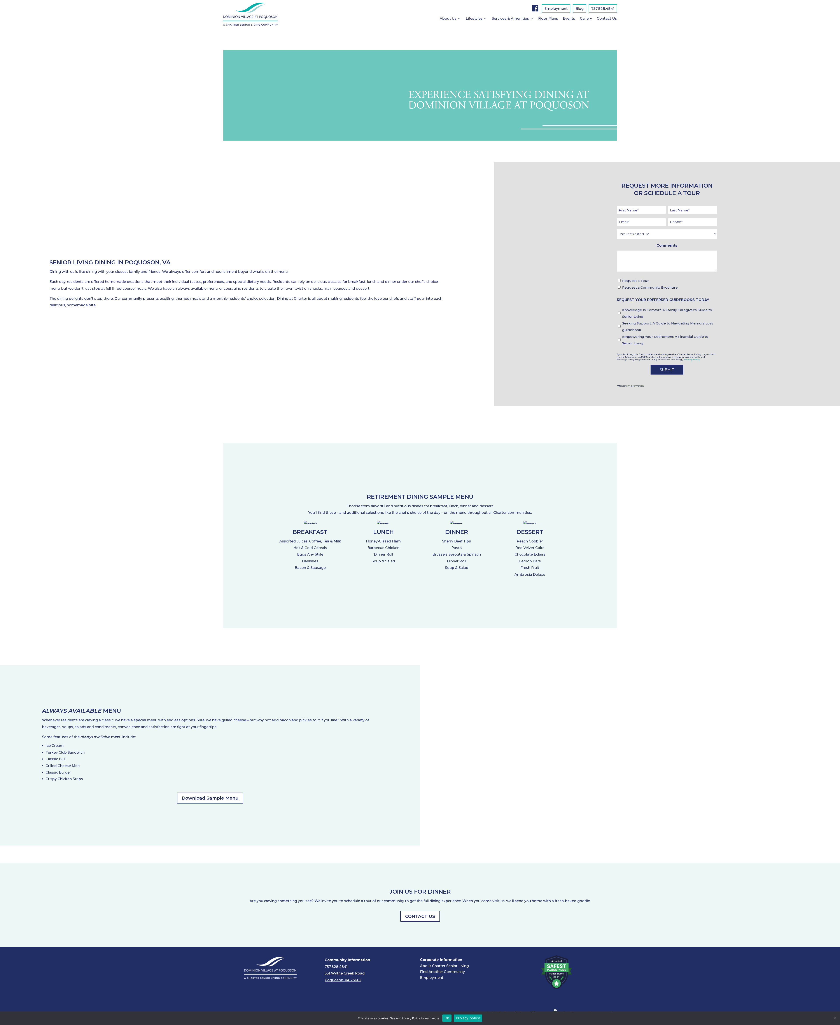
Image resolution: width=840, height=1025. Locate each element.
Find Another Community (442, 972)
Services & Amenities (510, 19)
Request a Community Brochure (650, 287)
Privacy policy (468, 1018)
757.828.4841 (602, 9)
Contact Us (607, 19)
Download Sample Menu (210, 798)
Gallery (586, 19)
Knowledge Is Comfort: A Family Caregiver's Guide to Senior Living (667, 313)
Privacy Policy (692, 359)
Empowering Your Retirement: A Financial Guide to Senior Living (665, 340)
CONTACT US (420, 916)
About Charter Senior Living (444, 966)
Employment (556, 9)
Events (569, 19)
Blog (579, 9)
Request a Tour (635, 281)
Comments (666, 245)
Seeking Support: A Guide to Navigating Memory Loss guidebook (667, 326)
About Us (448, 19)
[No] (834, 1018)
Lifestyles (474, 19)
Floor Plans (548, 19)
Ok (446, 1018)
